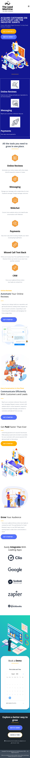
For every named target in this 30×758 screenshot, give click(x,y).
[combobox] (15, 703)
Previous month (7, 674)
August (13, 674)
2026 (17, 674)
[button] (28, 6)
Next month (23, 674)
